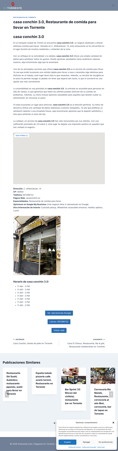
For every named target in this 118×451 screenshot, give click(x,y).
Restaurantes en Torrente (24, 17)
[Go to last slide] (7, 394)
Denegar (86, 442)
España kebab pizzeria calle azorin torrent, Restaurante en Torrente (44, 380)
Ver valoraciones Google (59, 313)
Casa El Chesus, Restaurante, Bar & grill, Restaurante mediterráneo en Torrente (86, 343)
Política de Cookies (74, 447)
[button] (113, 422)
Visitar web (59, 330)
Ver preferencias (106, 442)
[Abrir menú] (113, 5)
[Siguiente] (111, 394)
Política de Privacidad (89, 447)
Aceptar (67, 442)
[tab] (54, 423)
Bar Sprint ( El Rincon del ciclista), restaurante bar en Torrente (73, 396)
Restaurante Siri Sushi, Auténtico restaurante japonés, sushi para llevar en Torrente (14, 383)
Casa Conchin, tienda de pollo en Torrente (32, 342)
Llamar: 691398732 (59, 321)
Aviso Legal (101, 447)
